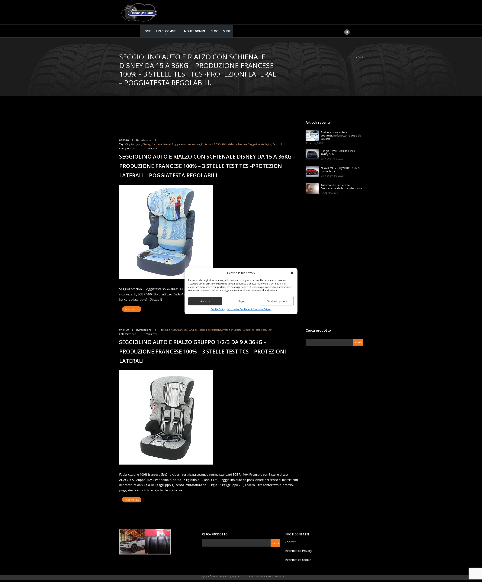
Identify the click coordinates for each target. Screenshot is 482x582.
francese (157, 144)
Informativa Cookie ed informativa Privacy (249, 309)
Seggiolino (254, 144)
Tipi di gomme (166, 31)
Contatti (290, 542)
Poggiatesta (179, 144)
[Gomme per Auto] (140, 12)
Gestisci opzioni (277, 301)
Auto (133, 144)
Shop (227, 31)
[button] (292, 273)
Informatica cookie (298, 560)
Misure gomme (195, 31)
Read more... (132, 309)
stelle (264, 144)
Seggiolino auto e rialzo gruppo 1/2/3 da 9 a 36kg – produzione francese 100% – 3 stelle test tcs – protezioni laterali (202, 351)
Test (275, 144)
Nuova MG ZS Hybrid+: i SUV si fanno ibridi (340, 169)
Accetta (205, 301)
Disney (146, 144)
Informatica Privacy (298, 551)
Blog (214, 31)
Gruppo (193, 329)
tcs (270, 144)
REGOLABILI (220, 144)
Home (147, 31)
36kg (127, 144)
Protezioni (207, 144)
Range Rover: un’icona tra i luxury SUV (338, 152)
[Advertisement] (334, 262)
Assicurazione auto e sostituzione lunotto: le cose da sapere (341, 135)
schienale (241, 144)
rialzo (231, 144)
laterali (167, 144)
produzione (193, 144)
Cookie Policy (218, 309)
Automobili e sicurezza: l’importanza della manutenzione (341, 186)
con (139, 144)
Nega (241, 301)
